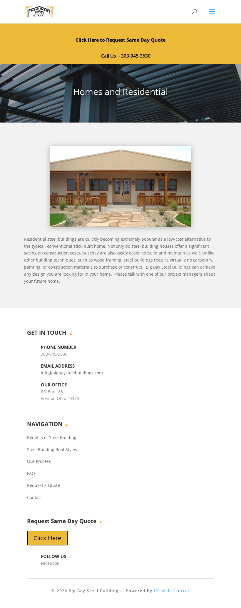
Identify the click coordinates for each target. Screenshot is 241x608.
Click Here (47, 538)
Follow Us (53, 556)
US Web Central (171, 590)
